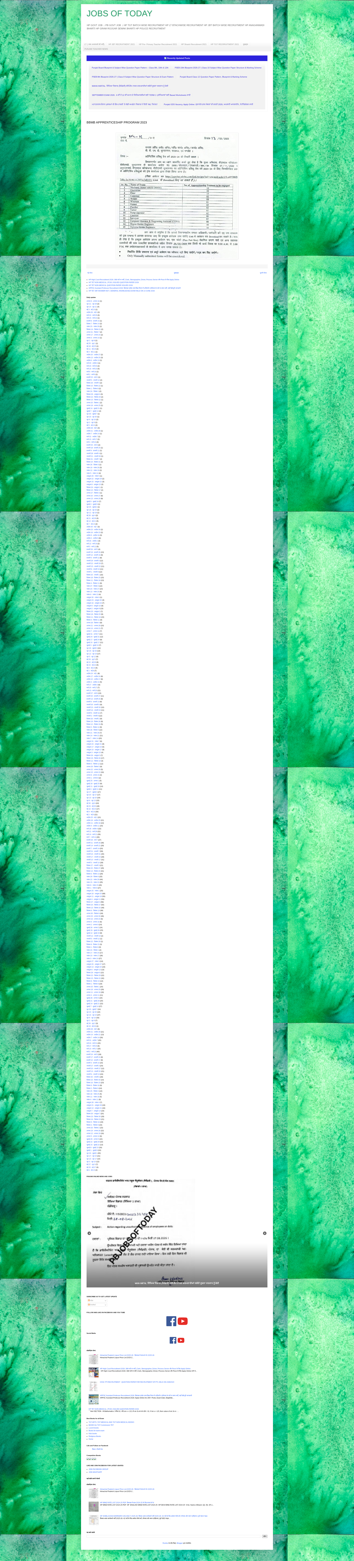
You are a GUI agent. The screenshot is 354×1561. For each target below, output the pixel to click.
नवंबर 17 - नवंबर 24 (93, 953)
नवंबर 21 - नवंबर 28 (93, 733)
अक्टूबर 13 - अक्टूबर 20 (94, 967)
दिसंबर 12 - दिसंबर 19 (93, 724)
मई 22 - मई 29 (91, 662)
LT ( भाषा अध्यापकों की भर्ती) (94, 44)
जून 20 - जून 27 (92, 795)
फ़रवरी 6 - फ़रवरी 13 (93, 702)
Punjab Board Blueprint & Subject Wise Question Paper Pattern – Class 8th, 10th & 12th (130, 68)
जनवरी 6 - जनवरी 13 (93, 1074)
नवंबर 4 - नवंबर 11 (92, 1099)
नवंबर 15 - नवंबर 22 (93, 882)
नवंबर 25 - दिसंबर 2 (93, 1091)
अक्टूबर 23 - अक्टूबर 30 (94, 600)
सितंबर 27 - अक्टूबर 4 (93, 902)
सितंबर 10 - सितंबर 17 (94, 490)
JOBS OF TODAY (119, 13)
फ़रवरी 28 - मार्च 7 (92, 840)
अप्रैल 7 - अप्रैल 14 (93, 434)
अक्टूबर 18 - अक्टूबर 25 (94, 894)
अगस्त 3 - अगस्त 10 (93, 338)
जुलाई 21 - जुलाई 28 (93, 1001)
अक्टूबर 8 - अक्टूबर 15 (94, 484)
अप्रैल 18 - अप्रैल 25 (93, 820)
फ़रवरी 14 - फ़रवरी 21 (93, 846)
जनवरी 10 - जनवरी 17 (94, 860)
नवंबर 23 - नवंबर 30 (93, 326)
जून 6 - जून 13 (91, 800)
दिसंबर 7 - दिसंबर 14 (93, 324)
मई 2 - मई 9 (90, 815)
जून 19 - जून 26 (92, 651)
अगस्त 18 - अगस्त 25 (93, 405)
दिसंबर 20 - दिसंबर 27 (93, 868)
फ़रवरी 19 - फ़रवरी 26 (93, 552)
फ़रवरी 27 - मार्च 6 (92, 693)
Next (264, 1233)
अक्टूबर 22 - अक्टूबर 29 (94, 479)
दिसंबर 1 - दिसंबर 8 (92, 389)
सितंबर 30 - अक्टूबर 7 (93, 1114)
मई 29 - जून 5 (91, 659)
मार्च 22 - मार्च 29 (92, 315)
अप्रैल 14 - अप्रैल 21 (93, 1035)
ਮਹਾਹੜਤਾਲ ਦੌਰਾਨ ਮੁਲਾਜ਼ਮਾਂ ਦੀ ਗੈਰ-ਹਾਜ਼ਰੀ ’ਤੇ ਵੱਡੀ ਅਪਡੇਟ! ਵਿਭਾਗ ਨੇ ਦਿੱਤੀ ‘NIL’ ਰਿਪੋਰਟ (125, 104)
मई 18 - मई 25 (91, 346)
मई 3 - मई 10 (91, 310)
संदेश (91, 1301)
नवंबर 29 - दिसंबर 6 (93, 877)
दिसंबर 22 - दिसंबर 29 (93, 941)
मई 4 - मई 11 (91, 352)
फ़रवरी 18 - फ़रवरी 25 (93, 448)
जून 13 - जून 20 (92, 798)
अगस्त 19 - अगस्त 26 (93, 1131)
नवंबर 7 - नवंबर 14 (92, 738)
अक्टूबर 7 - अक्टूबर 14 (94, 1111)
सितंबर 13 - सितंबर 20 (94, 908)
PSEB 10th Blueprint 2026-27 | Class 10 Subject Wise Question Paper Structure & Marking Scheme (218, 68)
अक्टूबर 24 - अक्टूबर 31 (94, 744)
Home (91, 1439)
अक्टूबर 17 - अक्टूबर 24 (94, 747)
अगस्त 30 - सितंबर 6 (93, 913)
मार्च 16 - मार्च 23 (92, 369)
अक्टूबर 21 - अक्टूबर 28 (94, 1105)
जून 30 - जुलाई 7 (92, 414)
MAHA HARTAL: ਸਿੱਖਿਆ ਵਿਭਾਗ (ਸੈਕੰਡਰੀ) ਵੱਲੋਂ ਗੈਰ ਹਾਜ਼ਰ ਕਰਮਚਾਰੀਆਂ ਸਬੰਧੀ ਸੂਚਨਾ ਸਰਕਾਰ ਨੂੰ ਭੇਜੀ (130, 86)
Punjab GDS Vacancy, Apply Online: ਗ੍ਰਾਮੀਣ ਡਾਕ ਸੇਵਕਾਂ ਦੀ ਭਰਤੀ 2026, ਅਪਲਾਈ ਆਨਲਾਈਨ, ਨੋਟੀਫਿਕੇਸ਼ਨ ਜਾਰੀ (208, 104)
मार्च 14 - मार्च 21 (92, 834)
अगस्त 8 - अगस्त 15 (93, 775)
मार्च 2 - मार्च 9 (91, 374)
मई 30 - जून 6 (91, 803)
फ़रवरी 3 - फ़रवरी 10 (93, 1063)
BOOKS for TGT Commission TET (101, 1425)
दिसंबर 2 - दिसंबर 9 (92, 1088)
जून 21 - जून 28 (92, 304)
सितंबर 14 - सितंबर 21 (94, 329)
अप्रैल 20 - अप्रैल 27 (93, 355)
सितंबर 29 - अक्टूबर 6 (93, 394)
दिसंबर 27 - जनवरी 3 (93, 865)
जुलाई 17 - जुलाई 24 (93, 640)
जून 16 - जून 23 (92, 1015)
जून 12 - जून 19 (92, 654)
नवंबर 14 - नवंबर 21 (93, 736)
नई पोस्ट (90, 273)
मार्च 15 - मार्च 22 (92, 318)
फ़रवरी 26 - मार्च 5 (92, 549)
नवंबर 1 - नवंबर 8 (92, 888)
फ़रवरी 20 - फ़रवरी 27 (93, 696)
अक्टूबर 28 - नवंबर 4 (93, 1102)
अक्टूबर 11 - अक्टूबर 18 (94, 896)
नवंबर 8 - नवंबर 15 (92, 885)
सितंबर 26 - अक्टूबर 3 (93, 755)
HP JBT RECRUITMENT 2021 (122, 44)
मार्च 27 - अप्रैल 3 (92, 685)
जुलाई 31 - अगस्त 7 (93, 634)
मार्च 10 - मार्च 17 (92, 439)
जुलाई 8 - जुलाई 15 (93, 1148)
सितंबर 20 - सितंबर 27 (94, 905)
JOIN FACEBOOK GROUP (98, 1469)
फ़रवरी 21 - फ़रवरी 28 (93, 843)
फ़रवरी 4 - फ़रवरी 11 (93, 451)
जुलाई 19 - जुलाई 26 (93, 930)
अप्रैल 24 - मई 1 (92, 673)
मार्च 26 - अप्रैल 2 (92, 541)
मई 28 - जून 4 (91, 515)
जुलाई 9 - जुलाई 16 (93, 501)
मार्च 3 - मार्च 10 (91, 442)
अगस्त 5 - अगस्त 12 (93, 1136)
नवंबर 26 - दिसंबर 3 (93, 465)
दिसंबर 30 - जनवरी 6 (93, 1077)
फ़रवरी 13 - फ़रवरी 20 (93, 699)
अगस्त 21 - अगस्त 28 (93, 626)
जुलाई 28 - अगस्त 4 (93, 998)
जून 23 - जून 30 (92, 417)
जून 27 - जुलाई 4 (92, 792)
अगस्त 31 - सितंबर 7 (93, 332)
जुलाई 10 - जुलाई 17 (93, 642)
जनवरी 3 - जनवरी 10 (93, 863)
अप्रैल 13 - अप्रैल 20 (93, 358)
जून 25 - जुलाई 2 (92, 507)
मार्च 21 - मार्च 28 (92, 831)
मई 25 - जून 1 (91, 343)
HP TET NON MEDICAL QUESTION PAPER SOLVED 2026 (111, 285)
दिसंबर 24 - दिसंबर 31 (93, 462)
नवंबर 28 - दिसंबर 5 (93, 730)
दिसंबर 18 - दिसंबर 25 (93, 578)
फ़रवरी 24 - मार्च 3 (92, 1054)
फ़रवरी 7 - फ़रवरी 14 (93, 848)
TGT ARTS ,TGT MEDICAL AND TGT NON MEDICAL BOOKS (111, 1422)
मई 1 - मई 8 (90, 671)
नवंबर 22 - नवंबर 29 (93, 879)
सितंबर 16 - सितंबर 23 (94, 1119)
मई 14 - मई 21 (91, 521)
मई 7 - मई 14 (91, 524)
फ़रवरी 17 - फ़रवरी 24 (93, 1057)
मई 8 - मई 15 (91, 668)
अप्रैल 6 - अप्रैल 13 (93, 360)
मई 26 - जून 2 (91, 1023)
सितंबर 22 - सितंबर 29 (94, 397)
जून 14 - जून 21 (92, 307)
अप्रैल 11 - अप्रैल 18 (93, 823)
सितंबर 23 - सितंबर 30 (94, 1117)
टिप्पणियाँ (93, 1305)
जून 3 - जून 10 (91, 1162)
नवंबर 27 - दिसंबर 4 (93, 586)
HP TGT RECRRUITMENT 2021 (225, 44)
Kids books (93, 1434)
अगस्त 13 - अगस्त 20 (93, 499)
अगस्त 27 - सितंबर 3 (93, 493)
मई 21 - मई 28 (91, 518)
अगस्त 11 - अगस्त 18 (93, 992)
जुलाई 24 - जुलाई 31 (93, 637)
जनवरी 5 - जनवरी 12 (93, 380)
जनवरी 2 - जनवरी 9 (93, 716)
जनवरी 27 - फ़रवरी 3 (93, 1066)
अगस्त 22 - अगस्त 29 (93, 769)
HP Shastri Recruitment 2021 (194, 44)
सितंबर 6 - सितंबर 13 (93, 910)
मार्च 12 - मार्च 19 (92, 544)
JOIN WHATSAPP (95, 1472)
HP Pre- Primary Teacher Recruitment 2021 (158, 44)
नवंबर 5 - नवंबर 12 (92, 473)
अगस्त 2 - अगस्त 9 (92, 925)
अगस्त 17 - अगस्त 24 (93, 335)
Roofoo (165, 1543)
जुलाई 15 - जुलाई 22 (93, 1145)
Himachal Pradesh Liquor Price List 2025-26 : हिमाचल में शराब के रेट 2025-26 (127, 1355)
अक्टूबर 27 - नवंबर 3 (93, 961)
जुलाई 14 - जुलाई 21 (93, 408)
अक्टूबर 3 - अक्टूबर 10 (94, 752)
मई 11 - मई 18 (91, 349)
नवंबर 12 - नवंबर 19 (93, 470)
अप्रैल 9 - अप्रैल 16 (93, 535)
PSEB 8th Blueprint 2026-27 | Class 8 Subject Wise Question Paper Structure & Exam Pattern (133, 77)
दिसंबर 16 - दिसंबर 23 (93, 1083)
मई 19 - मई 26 (91, 1026)
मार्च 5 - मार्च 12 (91, 547)
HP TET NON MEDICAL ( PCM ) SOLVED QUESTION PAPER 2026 (114, 282)
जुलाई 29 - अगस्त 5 (93, 1139)
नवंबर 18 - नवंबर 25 (93, 1094)
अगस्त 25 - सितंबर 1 (93, 403)
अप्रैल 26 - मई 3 (92, 312)
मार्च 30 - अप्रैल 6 (92, 363)
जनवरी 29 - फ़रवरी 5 (93, 561)
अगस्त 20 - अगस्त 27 (93, 496)
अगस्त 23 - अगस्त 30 (93, 916)
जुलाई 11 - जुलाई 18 (93, 786)
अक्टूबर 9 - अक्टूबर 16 (94, 606)
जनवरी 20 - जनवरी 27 (94, 1068)
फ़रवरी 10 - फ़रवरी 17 (93, 1060)
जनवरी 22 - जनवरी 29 (94, 563)
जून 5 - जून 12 (91, 657)
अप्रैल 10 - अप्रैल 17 (93, 679)
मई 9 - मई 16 (91, 812)
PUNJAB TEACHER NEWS (96, 49)
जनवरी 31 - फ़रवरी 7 (93, 851)
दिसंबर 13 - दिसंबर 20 (93, 871)
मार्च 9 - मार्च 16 (91, 372)
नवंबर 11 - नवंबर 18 (93, 1097)
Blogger (180, 1543)
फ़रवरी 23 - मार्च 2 (92, 377)
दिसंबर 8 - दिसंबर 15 (93, 944)
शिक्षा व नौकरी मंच (97, 1449)
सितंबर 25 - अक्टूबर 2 (93, 611)
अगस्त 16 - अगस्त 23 (93, 919)
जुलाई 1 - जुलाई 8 (92, 1150)
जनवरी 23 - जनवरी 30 (94, 707)
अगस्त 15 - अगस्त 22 (93, 772)
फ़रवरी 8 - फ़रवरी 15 (93, 321)
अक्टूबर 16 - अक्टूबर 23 (94, 603)
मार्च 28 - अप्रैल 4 (92, 829)
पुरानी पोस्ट (263, 273)
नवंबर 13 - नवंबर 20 (93, 592)
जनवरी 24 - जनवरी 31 (94, 854)
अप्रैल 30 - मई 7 (92, 527)
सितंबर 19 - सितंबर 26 (94, 758)
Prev (89, 1233)
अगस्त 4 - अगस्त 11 (93, 995)
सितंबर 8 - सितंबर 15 (93, 981)
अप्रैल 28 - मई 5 (92, 428)
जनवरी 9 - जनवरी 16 (93, 713)
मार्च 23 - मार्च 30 (92, 366)
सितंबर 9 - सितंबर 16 (93, 1122)
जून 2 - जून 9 (91, 422)
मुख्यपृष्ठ (176, 273)
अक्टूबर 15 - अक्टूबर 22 (94, 482)
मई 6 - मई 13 (91, 1170)
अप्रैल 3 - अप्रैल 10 (93, 682)
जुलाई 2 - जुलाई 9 (92, 504)
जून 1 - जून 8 (91, 341)
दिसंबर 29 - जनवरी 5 (93, 383)
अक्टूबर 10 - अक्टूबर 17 (94, 750)
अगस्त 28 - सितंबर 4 (93, 623)
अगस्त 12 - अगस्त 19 (93, 1133)
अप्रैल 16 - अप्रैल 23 (93, 532)
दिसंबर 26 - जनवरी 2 (93, 719)
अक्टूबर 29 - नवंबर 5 (93, 476)
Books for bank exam (96, 1431)
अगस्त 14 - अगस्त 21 (93, 628)
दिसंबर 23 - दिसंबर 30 (93, 1080)
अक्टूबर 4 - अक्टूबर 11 (94, 899)
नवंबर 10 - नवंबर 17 (93, 956)
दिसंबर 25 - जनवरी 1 (93, 575)
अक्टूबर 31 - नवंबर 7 (93, 741)
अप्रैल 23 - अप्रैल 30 (93, 530)
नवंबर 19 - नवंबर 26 (93, 468)
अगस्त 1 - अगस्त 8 (92, 778)
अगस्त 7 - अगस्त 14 (93, 631)
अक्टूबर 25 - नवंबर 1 (93, 891)
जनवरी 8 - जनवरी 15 (93, 569)
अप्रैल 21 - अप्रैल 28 (93, 431)
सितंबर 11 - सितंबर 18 (94, 617)
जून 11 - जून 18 (92, 513)
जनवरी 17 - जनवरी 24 (94, 857)
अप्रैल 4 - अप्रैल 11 (93, 826)
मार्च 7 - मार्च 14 (91, 837)
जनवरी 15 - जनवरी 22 (94, 566)
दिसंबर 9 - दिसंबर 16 (93, 1085)
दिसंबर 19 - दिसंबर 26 (93, 721)
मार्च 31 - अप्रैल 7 (92, 437)
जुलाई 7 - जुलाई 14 (93, 411)
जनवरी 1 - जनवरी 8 (93, 572)
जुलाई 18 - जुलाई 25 (93, 784)
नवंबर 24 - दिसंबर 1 (93, 391)
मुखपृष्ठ (245, 44)
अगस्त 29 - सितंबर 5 (93, 767)
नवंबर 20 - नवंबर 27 (93, 589)
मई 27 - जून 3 (91, 1164)
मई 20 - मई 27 (91, 1167)
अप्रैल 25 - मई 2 (92, 817)
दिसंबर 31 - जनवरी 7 (93, 459)
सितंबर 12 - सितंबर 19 (94, 761)
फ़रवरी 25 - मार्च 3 (92, 445)
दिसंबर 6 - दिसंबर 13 (93, 874)
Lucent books (94, 1428)
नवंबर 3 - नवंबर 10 (92, 958)
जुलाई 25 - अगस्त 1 (93, 781)
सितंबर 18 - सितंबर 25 (94, 614)
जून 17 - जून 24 (92, 1156)
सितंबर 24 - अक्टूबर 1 (93, 487)
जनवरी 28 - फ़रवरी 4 (93, 453)
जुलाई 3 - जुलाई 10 (93, 645)
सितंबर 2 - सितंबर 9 (93, 1125)
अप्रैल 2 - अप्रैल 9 (92, 538)
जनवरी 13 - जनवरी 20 (94, 1071)
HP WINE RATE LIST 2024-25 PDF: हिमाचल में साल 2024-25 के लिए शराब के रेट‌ (127, 1503)
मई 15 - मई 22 (91, 665)
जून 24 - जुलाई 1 (92, 1153)
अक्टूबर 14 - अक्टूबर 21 (94, 1108)
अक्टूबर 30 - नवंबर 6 (93, 597)
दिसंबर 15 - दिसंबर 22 (93, 386)
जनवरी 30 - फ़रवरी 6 (93, 705)
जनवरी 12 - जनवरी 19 (94, 936)
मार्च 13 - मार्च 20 (92, 690)
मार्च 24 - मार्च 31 (92, 1043)
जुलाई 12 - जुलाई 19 (93, 933)
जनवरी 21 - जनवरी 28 (94, 456)
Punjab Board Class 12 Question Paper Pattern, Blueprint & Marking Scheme (213, 77)
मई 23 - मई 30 (91, 806)
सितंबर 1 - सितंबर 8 (93, 984)
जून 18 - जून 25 (92, 510)
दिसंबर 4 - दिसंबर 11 (93, 583)
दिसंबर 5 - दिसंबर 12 (93, 727)
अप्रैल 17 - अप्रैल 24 (93, 676)
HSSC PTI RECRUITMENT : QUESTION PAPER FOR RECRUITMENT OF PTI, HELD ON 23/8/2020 (137, 1382)
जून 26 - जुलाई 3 (92, 648)
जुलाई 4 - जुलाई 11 (93, 789)
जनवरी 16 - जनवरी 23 (94, 710)
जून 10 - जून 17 (92, 1159)
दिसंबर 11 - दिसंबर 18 (93, 580)
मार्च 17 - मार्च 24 (92, 1046)
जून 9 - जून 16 (91, 420)
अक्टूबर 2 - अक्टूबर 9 (93, 609)
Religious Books (95, 1436)
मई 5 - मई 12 (91, 425)
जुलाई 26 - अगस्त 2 (93, 927)
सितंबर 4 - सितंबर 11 (93, 620)
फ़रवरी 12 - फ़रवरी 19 (93, 555)
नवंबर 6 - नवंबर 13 (92, 594)
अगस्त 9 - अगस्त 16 (93, 301)
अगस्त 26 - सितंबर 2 (93, 1128)
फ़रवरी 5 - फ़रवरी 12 (93, 558)
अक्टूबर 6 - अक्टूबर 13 (94, 970)
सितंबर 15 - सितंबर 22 (94, 400)
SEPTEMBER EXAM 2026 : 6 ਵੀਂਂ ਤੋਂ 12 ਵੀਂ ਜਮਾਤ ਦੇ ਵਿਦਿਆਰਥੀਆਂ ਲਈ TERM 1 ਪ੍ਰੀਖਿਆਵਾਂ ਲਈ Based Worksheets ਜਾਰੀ (141, 95)
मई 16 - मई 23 (91, 809)
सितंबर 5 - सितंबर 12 (93, 764)
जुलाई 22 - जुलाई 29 (93, 1142)
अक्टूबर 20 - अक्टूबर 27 (94, 964)
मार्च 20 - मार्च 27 (92, 688)
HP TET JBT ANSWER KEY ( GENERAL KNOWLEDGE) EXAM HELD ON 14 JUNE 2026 (122, 291)
